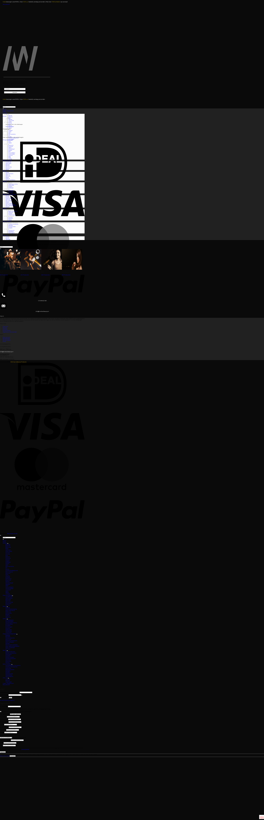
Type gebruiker (5, 714)
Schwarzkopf (11, 149)
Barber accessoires (12, 211)
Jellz (9, 133)
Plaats (2, 732)
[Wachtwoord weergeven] (21, 695)
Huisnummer (4, 727)
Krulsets (10, 186)
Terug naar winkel (8, 140)
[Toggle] (7, 543)
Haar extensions (9, 173)
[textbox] (19, 737)
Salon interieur (7, 221)
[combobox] (19, 737)
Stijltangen (10, 190)
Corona (10, 123)
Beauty (5, 171)
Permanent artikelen (10, 204)
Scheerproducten (10, 216)
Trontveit (10, 155)
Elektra (5, 181)
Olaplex (10, 142)
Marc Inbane (11, 139)
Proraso (7, 144)
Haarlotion (10, 212)
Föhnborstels (9, 621)
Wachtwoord (4, 695)
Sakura (9, 147)
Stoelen (7, 229)
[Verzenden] (3, 539)
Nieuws (7, 238)
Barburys (10, 117)
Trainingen (8, 239)
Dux (9, 124)
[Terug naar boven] (0, 535)
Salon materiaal (10, 647)
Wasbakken (11, 231)
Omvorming (8, 167)
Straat (2, 724)
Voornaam (3, 716)
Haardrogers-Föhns (13, 184)
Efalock (10, 125)
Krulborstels (11, 185)
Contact (7, 237)
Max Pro (10, 140)
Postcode (3, 729)
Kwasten (10, 213)
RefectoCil (10, 145)
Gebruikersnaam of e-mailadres (9, 692)
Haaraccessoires (9, 198)
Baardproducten (9, 210)
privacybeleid (25, 749)
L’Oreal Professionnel (13, 138)
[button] (6, 4)
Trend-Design (11, 154)
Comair (8, 552)
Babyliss (7, 114)
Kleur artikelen (9, 200)
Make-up (8, 175)
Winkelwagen (7, 340)
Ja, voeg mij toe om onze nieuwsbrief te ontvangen (16, 711)
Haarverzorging (7, 160)
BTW (2, 742)
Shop (4, 111)
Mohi (9, 141)
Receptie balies (12, 226)
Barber (5, 208)
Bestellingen (6, 338)
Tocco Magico (11, 152)
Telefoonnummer (5, 740)
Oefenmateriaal (9, 203)
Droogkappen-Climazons (12, 223)
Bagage (7, 195)
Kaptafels (10, 225)
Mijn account (6, 337)
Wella (9, 157)
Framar (10, 128)
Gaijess (7, 129)
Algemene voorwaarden (10, 332)
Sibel (9, 151)
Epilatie (7, 172)
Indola (9, 131)
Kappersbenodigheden (9, 194)
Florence (10, 126)
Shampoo (8, 168)
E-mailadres (4, 706)
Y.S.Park (10, 159)
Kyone (9, 136)
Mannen (7, 165)
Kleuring (7, 164)
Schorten (10, 217)
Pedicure (8, 178)
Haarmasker (8, 163)
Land (2, 735)
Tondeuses (10, 191)
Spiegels (10, 227)
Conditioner (8, 162)
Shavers (7, 189)
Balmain (10, 115)
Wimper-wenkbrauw (10, 179)
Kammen (8, 199)
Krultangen (11, 187)
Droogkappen (9, 183)
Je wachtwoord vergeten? (7, 700)
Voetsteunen (11, 230)
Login (10, 697)
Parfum (8, 616)
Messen (7, 202)
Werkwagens (11, 232)
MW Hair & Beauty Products (18, 362)
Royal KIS (10, 146)
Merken (5, 113)
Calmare (8, 550)
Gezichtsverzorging (11, 609)
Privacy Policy (7, 330)
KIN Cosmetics (12, 134)
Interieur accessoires (13, 224)
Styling (7, 169)
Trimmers (10, 192)
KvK (1, 745)
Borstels (7, 197)
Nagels (7, 177)
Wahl (9, 156)
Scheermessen (11, 215)
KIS (9, 135)
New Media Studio (12, 533)
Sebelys (10, 150)
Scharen (7, 207)
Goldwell (10, 130)
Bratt (7, 548)
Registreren (3, 752)
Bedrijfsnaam (4, 722)
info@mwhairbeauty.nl (42, 311)
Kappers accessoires (11, 640)
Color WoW (11, 120)
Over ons (5, 235)
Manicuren (8, 176)
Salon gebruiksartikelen (11, 205)
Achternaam (4, 719)
